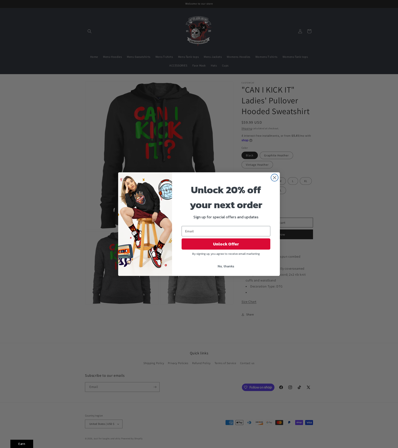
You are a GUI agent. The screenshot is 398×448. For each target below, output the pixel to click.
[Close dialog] (274, 177)
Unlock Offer (226, 244)
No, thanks (226, 266)
